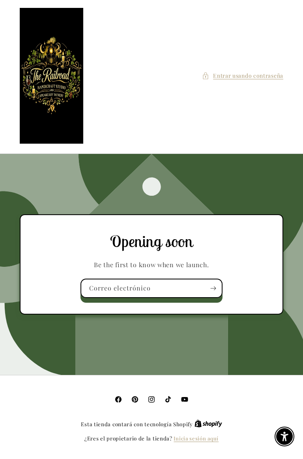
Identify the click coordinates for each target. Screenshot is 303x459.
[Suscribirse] (213, 288)
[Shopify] (208, 424)
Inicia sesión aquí (196, 438)
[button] (242, 76)
